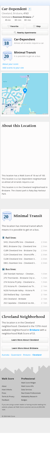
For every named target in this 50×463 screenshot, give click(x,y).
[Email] (12, 382)
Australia (5, 355)
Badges (24, 400)
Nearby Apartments (26, 33)
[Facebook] (7, 382)
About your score (10, 64)
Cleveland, (7, 13)
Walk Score (8, 378)
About (4, 386)
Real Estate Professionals (31, 393)
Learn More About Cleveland (25, 340)
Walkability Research (29, 397)
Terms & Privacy (8, 397)
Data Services (26, 390)
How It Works (7, 390)
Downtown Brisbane (22, 17)
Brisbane (17, 13)
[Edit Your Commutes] (33, 16)
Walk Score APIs (27, 386)
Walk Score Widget (28, 383)
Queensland (16, 355)
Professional (28, 378)
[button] (25, 91)
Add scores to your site (13, 68)
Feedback (5, 400)
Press (4, 393)
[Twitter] (3, 382)
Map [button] (38, 26)
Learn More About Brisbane (25, 348)
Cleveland (36, 355)
